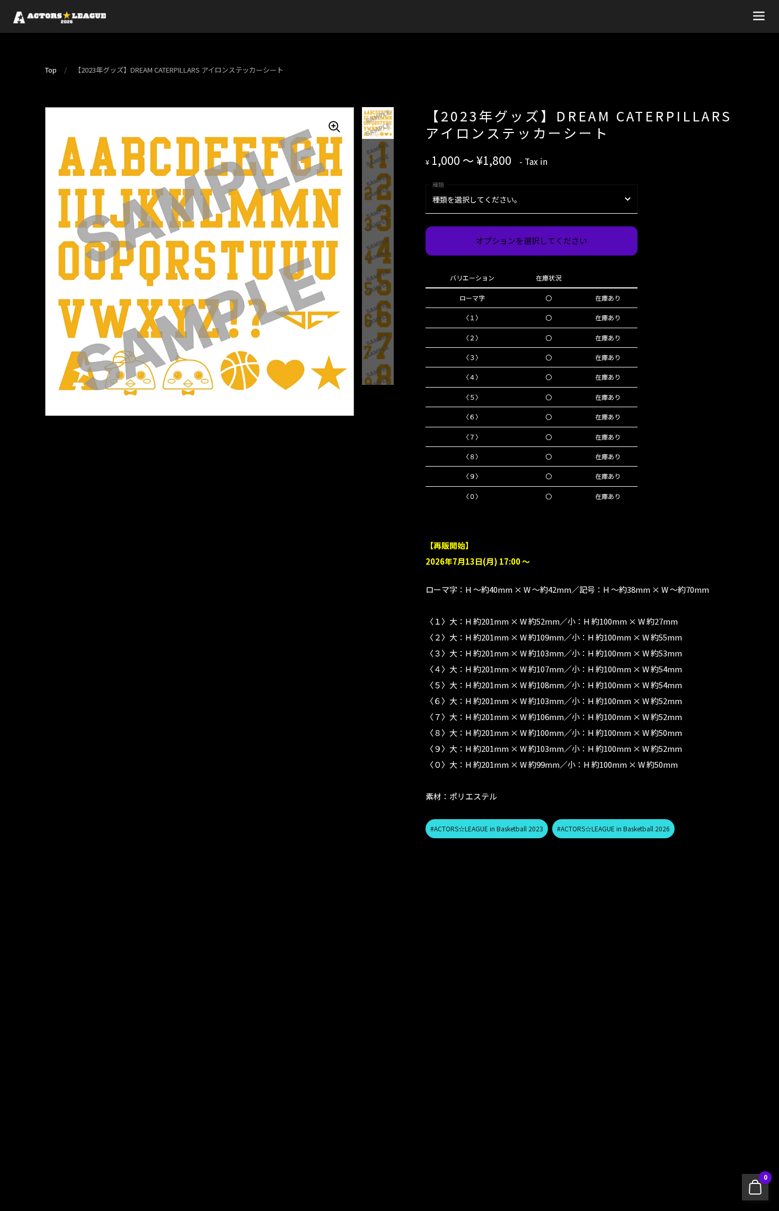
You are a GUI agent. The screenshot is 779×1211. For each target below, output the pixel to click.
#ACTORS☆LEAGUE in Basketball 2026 (613, 828)
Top (51, 70)
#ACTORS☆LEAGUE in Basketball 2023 (486, 828)
